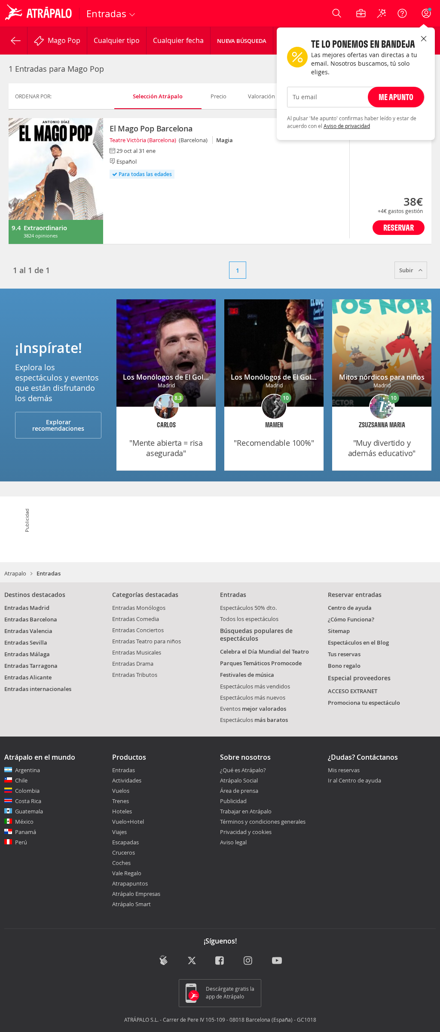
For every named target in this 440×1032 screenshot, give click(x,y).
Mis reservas (344, 770)
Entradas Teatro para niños (146, 641)
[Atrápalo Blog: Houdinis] (163, 960)
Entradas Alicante (28, 677)
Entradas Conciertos (138, 630)
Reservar (398, 227)
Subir (407, 270)
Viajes (119, 832)
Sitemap (339, 631)
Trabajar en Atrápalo (246, 811)
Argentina (27, 770)
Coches (121, 863)
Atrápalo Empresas (136, 894)
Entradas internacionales (37, 689)
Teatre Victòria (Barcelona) (143, 140)
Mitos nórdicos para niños (382, 377)
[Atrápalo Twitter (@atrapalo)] (192, 961)
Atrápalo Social (239, 780)
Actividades (126, 780)
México (24, 821)
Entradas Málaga (27, 654)
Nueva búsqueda (241, 41)
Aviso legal (233, 842)
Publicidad (233, 801)
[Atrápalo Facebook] (220, 961)
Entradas (123, 770)
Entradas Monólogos (138, 608)
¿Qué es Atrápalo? (243, 770)
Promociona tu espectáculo (364, 702)
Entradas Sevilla (25, 642)
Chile (21, 780)
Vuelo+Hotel (128, 821)
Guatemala (29, 811)
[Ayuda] (402, 13)
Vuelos (120, 791)
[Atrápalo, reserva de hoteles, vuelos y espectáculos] (39, 13)
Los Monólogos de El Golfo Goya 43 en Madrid (198, 377)
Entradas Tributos (134, 675)
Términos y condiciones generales (263, 821)
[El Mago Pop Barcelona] (56, 181)
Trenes (120, 801)
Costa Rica (28, 801)
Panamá (25, 832)
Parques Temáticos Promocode (261, 663)
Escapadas (125, 842)
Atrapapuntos (130, 883)
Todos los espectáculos (249, 619)
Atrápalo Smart (131, 904)
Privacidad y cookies (246, 832)
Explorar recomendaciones (58, 425)
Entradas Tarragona (31, 666)
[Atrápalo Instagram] (249, 961)
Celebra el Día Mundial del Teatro (264, 651)
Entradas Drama (132, 663)
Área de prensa (239, 791)
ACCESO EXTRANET (352, 691)
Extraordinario (45, 227)
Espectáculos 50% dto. (248, 608)
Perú (21, 842)
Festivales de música (247, 675)
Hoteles (122, 811)
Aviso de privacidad (347, 125)
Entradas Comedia (135, 619)
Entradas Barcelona (30, 619)
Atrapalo (15, 573)
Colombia (27, 791)
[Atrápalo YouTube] (277, 961)
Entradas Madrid (26, 608)
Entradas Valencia (28, 631)
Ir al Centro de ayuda (354, 780)
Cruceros (123, 852)
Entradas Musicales (136, 652)
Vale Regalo (126, 873)
